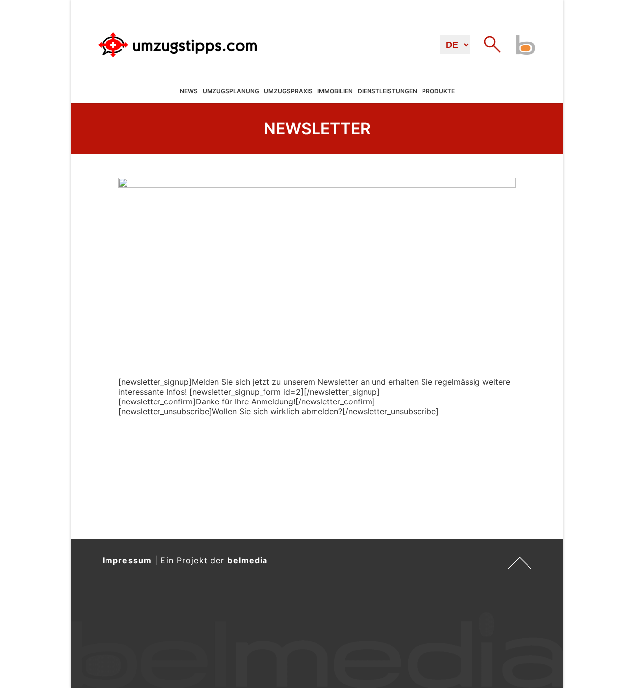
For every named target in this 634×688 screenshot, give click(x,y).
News (189, 91)
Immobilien (335, 91)
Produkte (438, 91)
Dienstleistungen (387, 91)
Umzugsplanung (231, 91)
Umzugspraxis (288, 91)
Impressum (127, 560)
